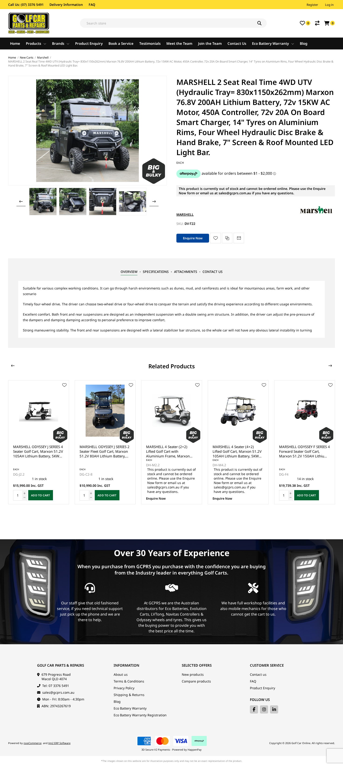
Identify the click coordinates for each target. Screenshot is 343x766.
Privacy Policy (124, 688)
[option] (43, 201)
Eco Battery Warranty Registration (140, 715)
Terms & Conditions (129, 681)
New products (193, 674)
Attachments (185, 271)
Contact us (258, 674)
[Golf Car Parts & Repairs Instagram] (264, 709)
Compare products (196, 681)
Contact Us (213, 271)
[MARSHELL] (316, 214)
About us (121, 674)
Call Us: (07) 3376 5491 (26, 4)
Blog (117, 701)
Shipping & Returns (129, 695)
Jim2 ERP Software (59, 743)
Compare (317, 23)
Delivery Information (66, 4)
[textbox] (173, 23)
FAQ (92, 4)
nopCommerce (33, 743)
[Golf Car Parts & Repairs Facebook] (254, 709)
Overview (129, 271)
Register (312, 5)
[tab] (129, 271)
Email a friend (239, 238)
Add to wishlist (215, 238)
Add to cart (40, 495)
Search (262, 23)
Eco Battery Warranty (130, 708)
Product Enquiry (262, 688)
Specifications (156, 271)
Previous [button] (21, 201)
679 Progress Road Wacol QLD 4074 (56, 676)
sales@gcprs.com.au (58, 692)
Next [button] (154, 201)
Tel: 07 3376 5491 (55, 685)
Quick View (64, 391)
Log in (329, 5)
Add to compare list (227, 238)
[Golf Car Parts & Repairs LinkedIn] (274, 709)
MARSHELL (185, 214)
